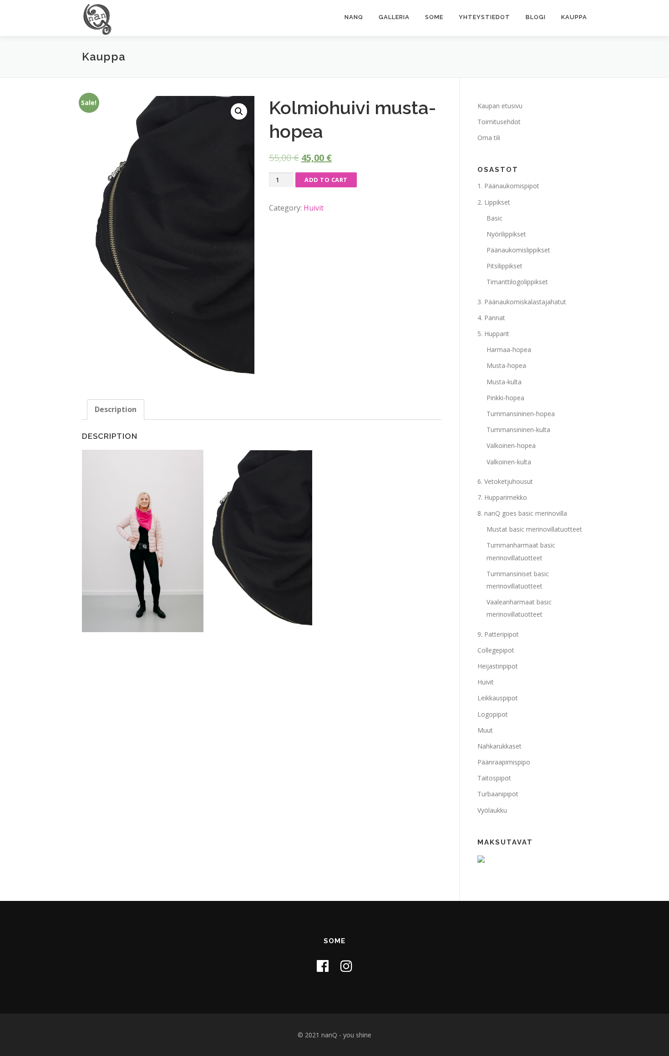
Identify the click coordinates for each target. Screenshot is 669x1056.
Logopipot (492, 714)
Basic (494, 218)
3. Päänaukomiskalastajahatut (521, 301)
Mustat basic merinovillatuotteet (534, 529)
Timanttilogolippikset (517, 281)
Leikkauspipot (497, 698)
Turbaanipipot (497, 793)
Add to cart (326, 180)
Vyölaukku (492, 810)
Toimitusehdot (499, 121)
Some (434, 17)
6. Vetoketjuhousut (505, 481)
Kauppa (574, 17)
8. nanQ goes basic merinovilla (522, 513)
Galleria (394, 17)
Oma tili (488, 137)
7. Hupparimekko (502, 497)
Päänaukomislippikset (518, 250)
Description (116, 409)
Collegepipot (495, 650)
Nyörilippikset (506, 234)
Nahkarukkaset (499, 746)
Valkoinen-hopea (511, 445)
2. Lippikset (493, 202)
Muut (485, 730)
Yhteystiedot (484, 17)
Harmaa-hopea (509, 349)
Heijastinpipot (497, 666)
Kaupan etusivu (499, 105)
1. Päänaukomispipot (508, 185)
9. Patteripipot (498, 634)
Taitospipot (494, 778)
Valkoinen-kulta (509, 462)
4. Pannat (491, 317)
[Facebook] (323, 965)
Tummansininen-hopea (521, 413)
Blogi (536, 17)
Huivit (314, 208)
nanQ (354, 17)
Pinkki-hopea (505, 397)
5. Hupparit (493, 333)
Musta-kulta (504, 381)
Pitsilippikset (504, 265)
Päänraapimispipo (503, 762)
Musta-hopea (506, 365)
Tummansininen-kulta (518, 429)
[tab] (115, 409)
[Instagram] (346, 965)
